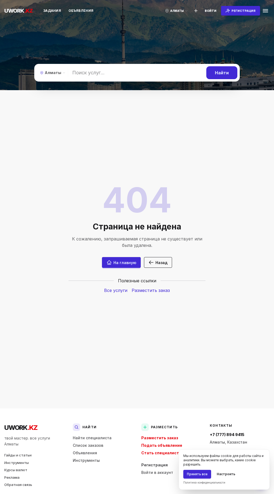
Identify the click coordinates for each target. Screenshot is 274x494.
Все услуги (115, 290)
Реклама (12, 477)
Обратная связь (18, 484)
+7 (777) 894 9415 (227, 434)
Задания (52, 11)
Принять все (197, 474)
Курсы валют (15, 470)
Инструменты (16, 462)
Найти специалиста (92, 438)
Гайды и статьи (18, 455)
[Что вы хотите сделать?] (196, 10)
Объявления (80, 11)
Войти (210, 11)
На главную (124, 262)
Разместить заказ (151, 290)
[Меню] (265, 10)
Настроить (226, 474)
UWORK (20, 427)
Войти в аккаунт (157, 472)
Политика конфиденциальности (204, 482)
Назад (161, 262)
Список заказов (88, 445)
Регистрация (154, 465)
